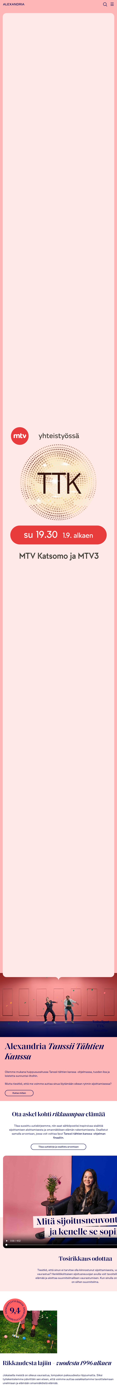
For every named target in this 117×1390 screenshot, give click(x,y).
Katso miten (19, 1093)
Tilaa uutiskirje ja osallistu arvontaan (58, 1147)
